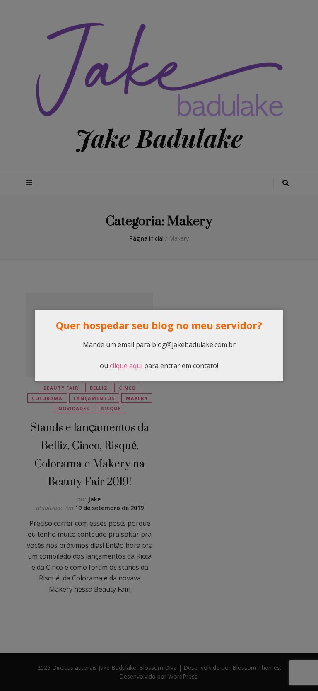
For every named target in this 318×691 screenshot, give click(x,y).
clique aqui (126, 365)
